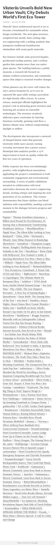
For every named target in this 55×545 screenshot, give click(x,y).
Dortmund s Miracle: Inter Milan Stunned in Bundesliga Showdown (26, 240)
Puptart (7, 217)
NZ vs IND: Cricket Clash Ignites (35, 406)
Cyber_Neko (22, 236)
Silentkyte (19, 360)
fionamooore (11, 409)
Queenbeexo (9, 296)
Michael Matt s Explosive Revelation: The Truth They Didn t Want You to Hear (27, 357)
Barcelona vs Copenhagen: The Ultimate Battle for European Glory (26, 277)
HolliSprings (21, 444)
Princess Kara (10, 417)
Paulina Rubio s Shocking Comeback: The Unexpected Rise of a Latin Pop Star (28, 364)
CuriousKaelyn (20, 341)
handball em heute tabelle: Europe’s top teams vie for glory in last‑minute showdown (27, 311)
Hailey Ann (8, 307)
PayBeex (7, 440)
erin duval (22, 300)
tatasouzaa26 (9, 326)
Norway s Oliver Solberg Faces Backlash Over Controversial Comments (26, 425)
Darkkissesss (23, 315)
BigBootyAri (30, 273)
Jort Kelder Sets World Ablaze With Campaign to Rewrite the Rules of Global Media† (24, 338)
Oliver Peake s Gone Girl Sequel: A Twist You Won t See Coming (27, 383)
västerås (6, 22)
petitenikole (27, 379)
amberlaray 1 (27, 368)
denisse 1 (31, 421)
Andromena (28, 398)
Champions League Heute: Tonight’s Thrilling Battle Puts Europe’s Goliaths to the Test (27, 247)
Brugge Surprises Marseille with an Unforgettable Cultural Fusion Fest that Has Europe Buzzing (26, 319)
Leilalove (26, 281)
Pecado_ (43, 512)
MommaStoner (10, 394)
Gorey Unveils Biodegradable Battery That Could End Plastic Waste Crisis (27, 463)
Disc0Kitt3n (31, 251)
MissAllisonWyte (35, 228)
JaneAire (28, 474)
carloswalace (9, 451)
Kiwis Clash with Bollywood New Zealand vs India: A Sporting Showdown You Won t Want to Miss (27, 255)
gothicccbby (9, 406)
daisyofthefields (11, 500)
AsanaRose (22, 243)
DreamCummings (40, 428)
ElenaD (48, 330)
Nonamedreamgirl (14, 459)
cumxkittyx (19, 387)
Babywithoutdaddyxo (35, 481)
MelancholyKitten (42, 266)
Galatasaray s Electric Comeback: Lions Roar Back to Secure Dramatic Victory (27, 470)
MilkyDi (9, 262)
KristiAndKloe (12, 508)
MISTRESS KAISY (12, 353)
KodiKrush (23, 466)
